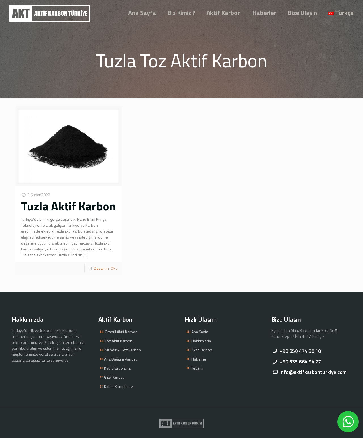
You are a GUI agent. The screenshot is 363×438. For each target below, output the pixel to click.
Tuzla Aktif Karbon (68, 206)
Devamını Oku (105, 268)
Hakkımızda (201, 341)
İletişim (197, 368)
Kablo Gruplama (117, 368)
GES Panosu (114, 377)
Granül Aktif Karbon (121, 332)
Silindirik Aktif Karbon (123, 350)
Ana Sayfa (199, 332)
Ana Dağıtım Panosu (121, 359)
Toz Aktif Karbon (118, 341)
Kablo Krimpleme (118, 386)
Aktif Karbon (201, 350)
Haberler (198, 359)
